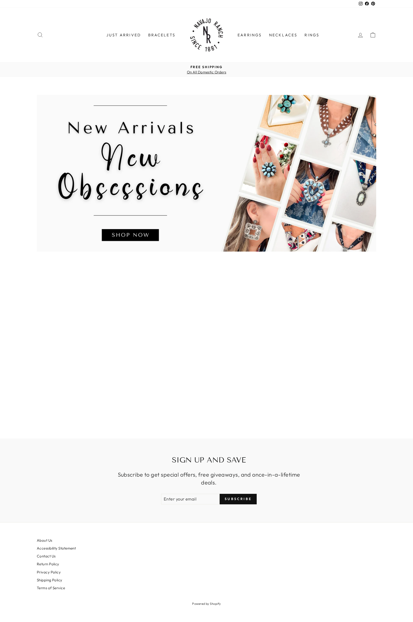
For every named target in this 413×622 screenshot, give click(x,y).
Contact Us (46, 556)
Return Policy (48, 564)
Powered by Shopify (206, 603)
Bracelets (161, 35)
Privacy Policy (49, 572)
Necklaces (283, 35)
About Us (44, 540)
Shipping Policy (49, 580)
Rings (311, 35)
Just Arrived (123, 35)
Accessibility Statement (56, 548)
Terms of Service (51, 588)
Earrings (250, 35)
